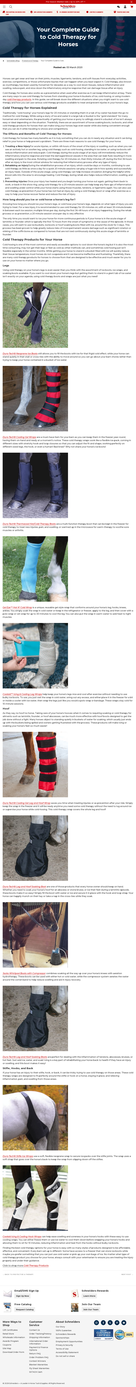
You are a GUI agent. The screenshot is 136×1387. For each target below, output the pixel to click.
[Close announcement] (131, 2)
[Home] (3, 61)
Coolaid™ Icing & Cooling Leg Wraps (22, 694)
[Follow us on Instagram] (96, 1322)
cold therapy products (19, 99)
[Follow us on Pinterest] (117, 1322)
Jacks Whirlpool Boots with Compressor (24, 973)
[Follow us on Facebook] (103, 1322)
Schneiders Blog (13, 61)
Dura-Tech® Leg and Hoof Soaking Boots (25, 1057)
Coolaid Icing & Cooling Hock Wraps (22, 1236)
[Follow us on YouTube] (123, 1322)
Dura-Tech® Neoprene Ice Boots (20, 353)
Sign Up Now (22, 1296)
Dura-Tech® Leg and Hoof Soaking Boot (24, 886)
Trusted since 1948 (123, 12)
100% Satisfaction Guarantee (43, 12)
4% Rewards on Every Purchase (70, 12)
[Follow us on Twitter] (110, 1322)
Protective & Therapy (30, 61)
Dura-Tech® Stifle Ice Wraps (18, 1156)
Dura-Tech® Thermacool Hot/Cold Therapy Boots (29, 524)
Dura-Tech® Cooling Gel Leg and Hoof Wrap (26, 803)
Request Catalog (24, 1309)
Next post (126, 1274)
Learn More (89, 1296)
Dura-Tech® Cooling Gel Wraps (19, 437)
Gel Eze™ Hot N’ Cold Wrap (17, 607)
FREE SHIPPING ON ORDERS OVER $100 (15, 13)
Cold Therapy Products (36, 1265)
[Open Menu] (4, 6)
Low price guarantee (96, 12)
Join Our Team (91, 1309)
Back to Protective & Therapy (19, 1274)
